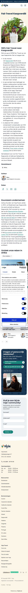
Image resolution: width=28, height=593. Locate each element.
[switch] (24, 302)
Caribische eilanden (6, 505)
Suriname (3, 536)
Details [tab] (14, 272)
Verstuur (7, 432)
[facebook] (26, 572)
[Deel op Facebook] (3, 189)
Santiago (20, 235)
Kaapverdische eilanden (15, 211)
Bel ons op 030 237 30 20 (13, 367)
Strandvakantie (5, 483)
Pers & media (5, 554)
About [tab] (23, 272)
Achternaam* (6, 418)
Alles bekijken (6, 256)
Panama (3, 527)
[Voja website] (4, 5)
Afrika (5, 167)
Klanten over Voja (6, 557)
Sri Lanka (3, 533)
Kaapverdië (9, 61)
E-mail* (5, 424)
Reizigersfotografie (6, 564)
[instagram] (20, 572)
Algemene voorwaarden (7, 580)
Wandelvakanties (6, 487)
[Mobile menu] (25, 5)
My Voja (9, 585)
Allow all (14, 320)
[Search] (21, 5)
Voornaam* (6, 412)
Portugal (3, 530)
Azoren (3, 499)
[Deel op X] (7, 189)
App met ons (7, 371)
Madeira (3, 520)
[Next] (6, 341)
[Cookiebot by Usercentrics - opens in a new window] (19, 268)
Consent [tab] (5, 272)
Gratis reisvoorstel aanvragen (10, 362)
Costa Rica (4, 508)
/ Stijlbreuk (19, 591)
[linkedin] (23, 572)
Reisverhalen (4, 560)
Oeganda (3, 524)
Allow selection (14, 324)
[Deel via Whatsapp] (15, 189)
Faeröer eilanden (5, 511)
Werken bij (4, 567)
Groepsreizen (4, 490)
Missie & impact (5, 551)
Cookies (3, 585)
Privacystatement (19, 580)
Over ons (3, 548)
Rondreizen (4, 480)
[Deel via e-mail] (11, 189)
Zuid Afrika (4, 539)
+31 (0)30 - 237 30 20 (8, 461)
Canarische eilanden (6, 502)
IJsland (3, 514)
